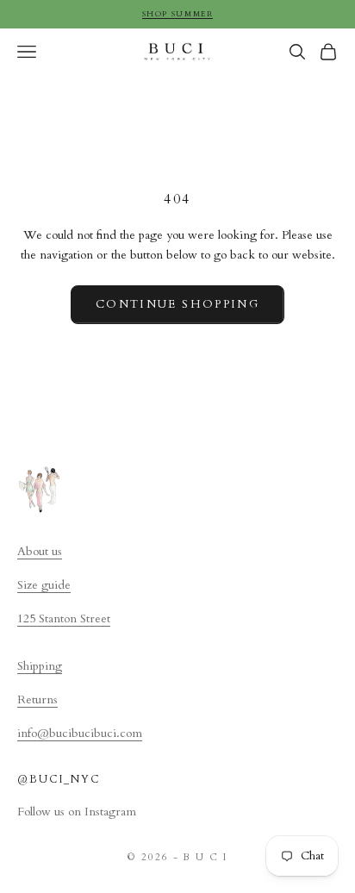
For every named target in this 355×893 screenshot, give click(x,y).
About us (39, 551)
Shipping (39, 666)
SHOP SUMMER (178, 14)
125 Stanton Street (63, 618)
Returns (37, 699)
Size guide (44, 585)
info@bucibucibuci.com (79, 733)
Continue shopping (177, 304)
